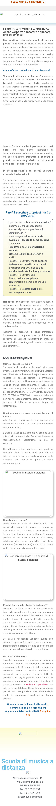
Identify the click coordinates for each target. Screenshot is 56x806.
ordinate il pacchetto (37, 684)
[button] (28, 8)
